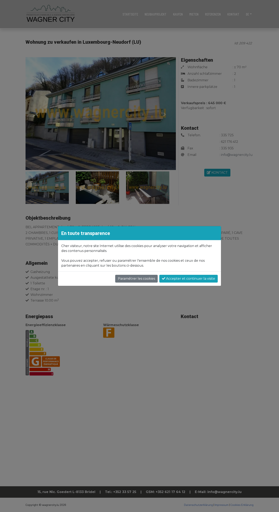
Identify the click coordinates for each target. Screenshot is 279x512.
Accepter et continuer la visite (190, 279)
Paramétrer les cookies (136, 279)
